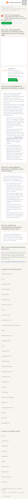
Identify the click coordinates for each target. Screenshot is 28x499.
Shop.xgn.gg (5, 392)
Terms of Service (12, 492)
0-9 (11, 7)
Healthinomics (5, 441)
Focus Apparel (5, 294)
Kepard (3, 461)
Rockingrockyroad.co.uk (7, 407)
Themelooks (5, 446)
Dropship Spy (5, 471)
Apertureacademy (6, 284)
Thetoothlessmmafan (7, 274)
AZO (3, 346)
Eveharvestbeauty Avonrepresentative (11, 325)
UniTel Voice (5, 482)
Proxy (3, 279)
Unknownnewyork (6, 315)
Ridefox (3, 412)
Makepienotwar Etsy (7, 366)
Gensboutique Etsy (6, 356)
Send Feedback (6, 496)
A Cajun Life (4, 451)
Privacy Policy (22, 492)
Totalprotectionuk (6, 340)
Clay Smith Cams (6, 289)
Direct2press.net (6, 361)
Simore (3, 310)
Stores (7, 7)
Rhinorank (4, 418)
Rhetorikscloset (5, 423)
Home (2, 7)
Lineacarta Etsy (5, 351)
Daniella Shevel (5, 466)
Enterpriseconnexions (7, 371)
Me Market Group (6, 376)
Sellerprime (4, 402)
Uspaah (3, 330)
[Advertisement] (14, 51)
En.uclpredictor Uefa (7, 320)
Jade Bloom (5, 456)
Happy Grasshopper (6, 477)
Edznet (3, 435)
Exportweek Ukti (6, 299)
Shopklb (4, 387)
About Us (4, 492)
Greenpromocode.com (15, 2)
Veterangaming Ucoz (7, 335)
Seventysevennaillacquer (8, 397)
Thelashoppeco (5, 382)
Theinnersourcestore (7, 304)
